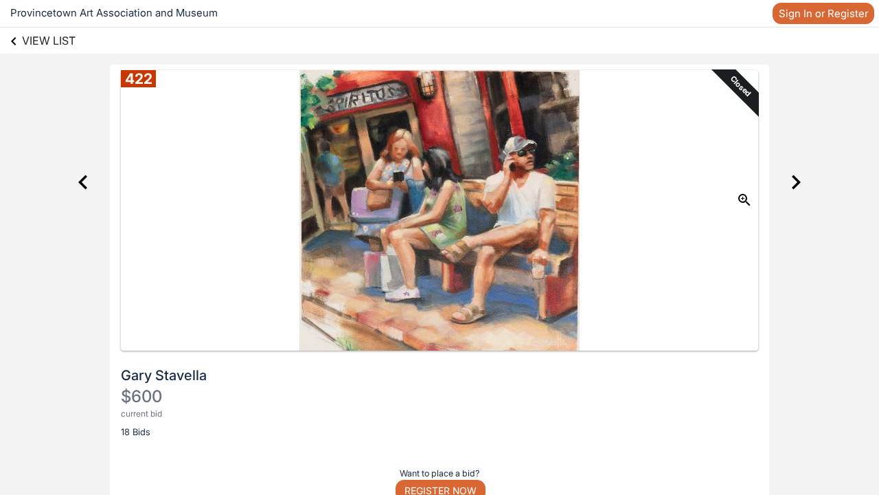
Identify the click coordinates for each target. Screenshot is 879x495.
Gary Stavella (164, 375)
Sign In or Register (823, 13)
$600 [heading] (141, 396)
